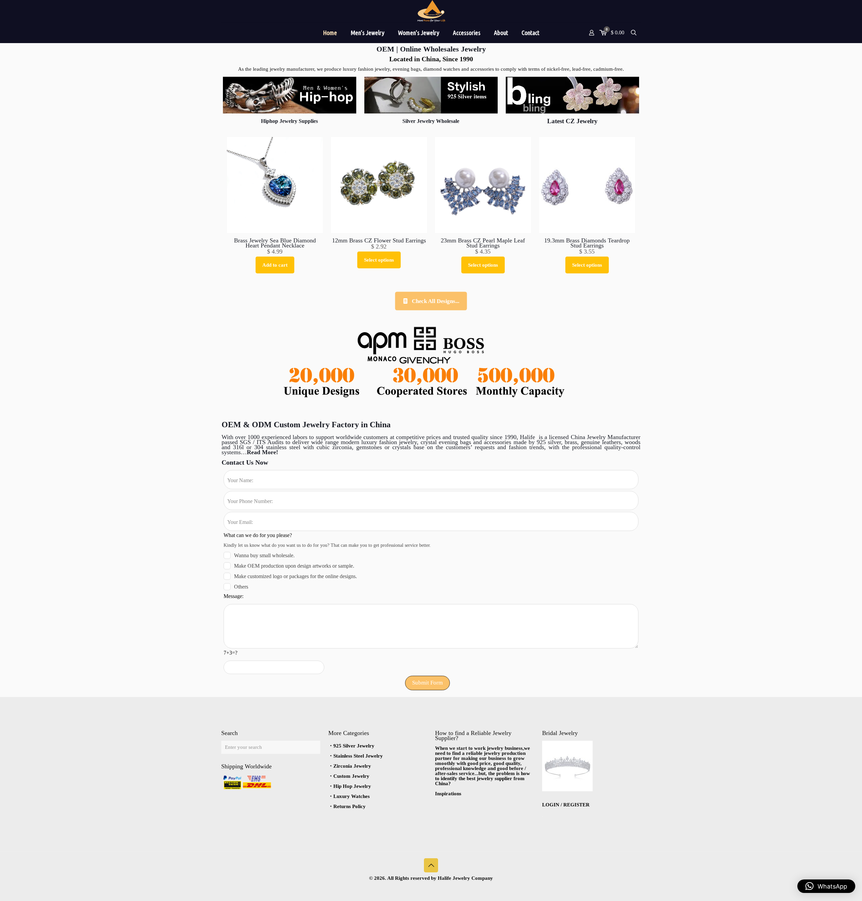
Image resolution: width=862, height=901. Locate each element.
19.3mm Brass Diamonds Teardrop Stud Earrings (587, 243)
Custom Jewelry (351, 776)
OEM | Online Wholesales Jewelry (431, 49)
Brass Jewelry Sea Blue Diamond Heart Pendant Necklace (275, 243)
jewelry (407, 442)
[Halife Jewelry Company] (431, 11)
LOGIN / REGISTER (566, 804)
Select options (379, 260)
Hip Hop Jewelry (352, 786)
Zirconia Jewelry (352, 766)
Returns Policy (349, 806)
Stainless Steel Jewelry (358, 756)
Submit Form (427, 682)
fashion (388, 442)
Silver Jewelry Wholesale (430, 121)
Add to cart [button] (275, 265)
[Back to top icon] (431, 865)
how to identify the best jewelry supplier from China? (482, 778)
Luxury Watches (351, 796)
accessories (497, 442)
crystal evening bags (447, 442)
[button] (826, 886)
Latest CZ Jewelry (572, 121)
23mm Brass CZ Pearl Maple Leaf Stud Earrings (483, 243)
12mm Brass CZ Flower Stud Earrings (379, 240)
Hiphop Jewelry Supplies (289, 121)
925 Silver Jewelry (353, 745)
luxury (370, 442)
